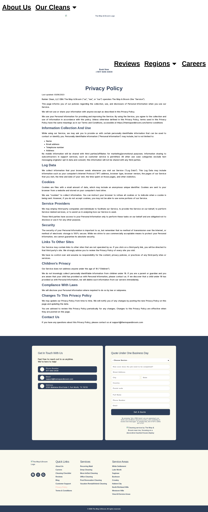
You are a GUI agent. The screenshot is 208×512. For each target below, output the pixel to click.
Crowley (115, 480)
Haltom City (117, 484)
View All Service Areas (121, 494)
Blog (57, 480)
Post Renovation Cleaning (91, 480)
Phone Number (52, 368)
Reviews (127, 63)
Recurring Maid (86, 466)
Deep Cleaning (86, 470)
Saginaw (115, 473)
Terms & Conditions (64, 491)
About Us (16, 7)
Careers (194, 63)
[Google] (43, 475)
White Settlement (119, 466)
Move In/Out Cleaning (89, 473)
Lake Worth (117, 470)
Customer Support (63, 484)
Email (48, 377)
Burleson (116, 477)
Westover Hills (118, 491)
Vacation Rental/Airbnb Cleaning (93, 484)
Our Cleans (52, 7)
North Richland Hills (120, 487)
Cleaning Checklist (63, 473)
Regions (157, 63)
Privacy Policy (61, 487)
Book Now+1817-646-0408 (104, 70)
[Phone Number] (42, 369)
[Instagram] (38, 475)
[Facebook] (33, 475)
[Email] (42, 378)
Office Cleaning (86, 477)
